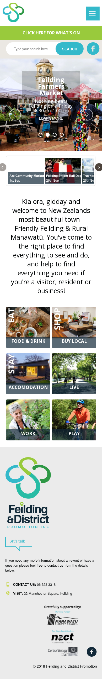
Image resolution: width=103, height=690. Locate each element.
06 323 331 (33, 584)
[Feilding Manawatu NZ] (17, 12)
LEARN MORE (51, 122)
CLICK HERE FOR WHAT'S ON (51, 33)
